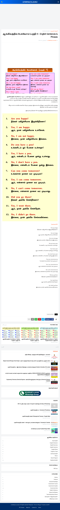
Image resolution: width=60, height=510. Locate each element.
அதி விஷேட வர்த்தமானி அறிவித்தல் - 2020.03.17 (37, 354)
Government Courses (30, 484)
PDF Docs (56, 468)
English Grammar (30, 447)
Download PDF (54, 224)
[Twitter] (43, 319)
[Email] (32, 319)
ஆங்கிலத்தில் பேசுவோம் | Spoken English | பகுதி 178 (11, 340)
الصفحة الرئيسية (54, 31)
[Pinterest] (39, 319)
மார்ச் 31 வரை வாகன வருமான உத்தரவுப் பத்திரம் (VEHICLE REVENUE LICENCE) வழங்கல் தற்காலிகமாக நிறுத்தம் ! (27, 374)
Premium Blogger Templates (40, 505)
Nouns (30, 456)
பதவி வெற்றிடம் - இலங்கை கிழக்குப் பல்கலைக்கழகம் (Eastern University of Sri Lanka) (29, 367)
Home (39, 507)
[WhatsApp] (36, 319)
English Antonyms (30, 443)
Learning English (30, 454)
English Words (30, 449)
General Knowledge (30, 482)
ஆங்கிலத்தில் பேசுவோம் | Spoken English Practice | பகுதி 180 (49, 340)
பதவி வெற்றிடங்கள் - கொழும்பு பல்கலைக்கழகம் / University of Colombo (32, 422)
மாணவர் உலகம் (30, 2)
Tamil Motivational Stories (30, 494)
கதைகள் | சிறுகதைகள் (30, 497)
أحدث (57, 347)
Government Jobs (30, 488)
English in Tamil (30, 451)
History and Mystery (30, 492)
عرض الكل (4, 325)
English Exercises (30, 445)
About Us (28, 507)
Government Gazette (30, 486)
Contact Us (34, 507)
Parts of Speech (30, 458)
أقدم (3, 347)
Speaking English (46, 31)
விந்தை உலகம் (30, 499)
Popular (55, 351)
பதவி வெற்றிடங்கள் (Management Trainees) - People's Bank (36, 416)
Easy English (30, 441)
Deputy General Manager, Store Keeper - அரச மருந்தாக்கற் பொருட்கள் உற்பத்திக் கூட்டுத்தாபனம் (26, 361)
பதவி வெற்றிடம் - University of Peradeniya (40, 410)
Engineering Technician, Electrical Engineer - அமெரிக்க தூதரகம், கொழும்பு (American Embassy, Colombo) (28, 380)
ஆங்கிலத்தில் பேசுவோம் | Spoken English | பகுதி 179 (30, 340)
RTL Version (21, 507)
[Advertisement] (30, 17)
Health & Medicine (30, 490)
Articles (30, 477)
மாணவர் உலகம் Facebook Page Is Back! (40, 429)
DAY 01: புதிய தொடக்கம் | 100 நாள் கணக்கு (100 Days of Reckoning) (34, 404)
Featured (30, 479)
